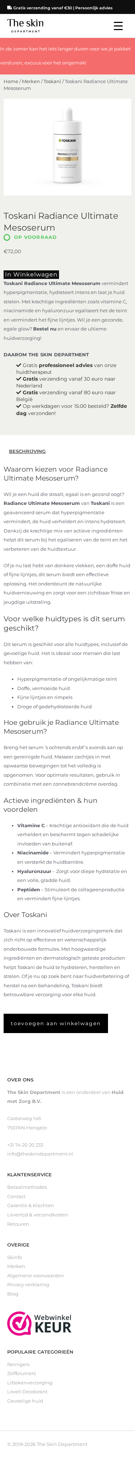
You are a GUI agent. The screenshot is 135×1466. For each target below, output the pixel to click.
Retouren (18, 1224)
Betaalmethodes (27, 1187)
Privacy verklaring (28, 1284)
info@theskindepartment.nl (40, 1154)
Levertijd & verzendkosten (37, 1214)
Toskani (52, 81)
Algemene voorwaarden (35, 1275)
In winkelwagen (31, 274)
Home (11, 81)
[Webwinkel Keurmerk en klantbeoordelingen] (39, 1323)
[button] (56, 1023)
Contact (16, 1196)
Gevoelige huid (25, 1401)
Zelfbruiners (21, 1373)
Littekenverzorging (30, 1382)
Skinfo (14, 1257)
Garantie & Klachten (30, 1205)
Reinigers (18, 1364)
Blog (12, 1294)
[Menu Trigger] (118, 26)
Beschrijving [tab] (27, 451)
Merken (31, 81)
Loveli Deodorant (27, 1391)
